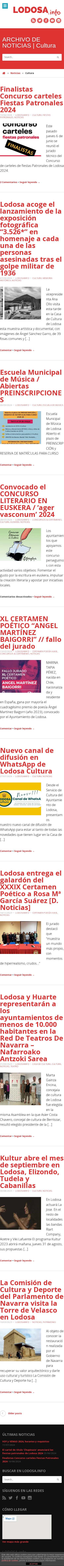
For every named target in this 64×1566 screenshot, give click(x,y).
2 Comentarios (8, 182)
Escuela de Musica (53, 405)
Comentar (6, 350)
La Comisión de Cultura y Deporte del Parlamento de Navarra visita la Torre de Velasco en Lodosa (32, 1299)
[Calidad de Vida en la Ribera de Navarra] (37, 11)
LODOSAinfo (22, 115)
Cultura (37, 115)
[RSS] (33, 20)
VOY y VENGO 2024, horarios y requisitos (25, 1441)
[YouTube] (52, 20)
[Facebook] (46, 20)
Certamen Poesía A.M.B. (45, 651)
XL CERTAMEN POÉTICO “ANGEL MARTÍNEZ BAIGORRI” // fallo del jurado (30, 632)
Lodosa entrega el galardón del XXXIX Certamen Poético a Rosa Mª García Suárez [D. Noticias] (31, 890)
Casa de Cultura (41, 1064)
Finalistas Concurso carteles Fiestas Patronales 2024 (31, 99)
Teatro (14, 1066)
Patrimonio (49, 1322)
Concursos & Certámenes (47, 519)
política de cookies (10, 1560)
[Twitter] (40, 20)
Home (3, 74)
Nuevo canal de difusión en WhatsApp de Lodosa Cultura (27, 760)
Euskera (14, 521)
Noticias (15, 73)
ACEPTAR (34, 1564)
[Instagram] (59, 20)
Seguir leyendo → (30, 182)
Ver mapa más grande (15, 1541)
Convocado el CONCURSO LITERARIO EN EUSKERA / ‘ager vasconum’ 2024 (27, 500)
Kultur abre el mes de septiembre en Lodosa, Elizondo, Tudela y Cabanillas (32, 1171)
